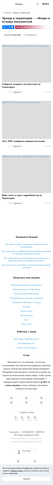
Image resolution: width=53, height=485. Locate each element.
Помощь (26, 307)
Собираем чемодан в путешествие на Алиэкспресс (21, 85)
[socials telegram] (36, 419)
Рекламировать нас (26, 343)
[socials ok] (23, 419)
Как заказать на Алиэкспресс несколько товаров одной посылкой (26, 266)
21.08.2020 (47, 92)
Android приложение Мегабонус (26, 289)
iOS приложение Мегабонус (26, 294)
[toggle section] (28, 271)
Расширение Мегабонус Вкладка (26, 302)
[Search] (38, 4)
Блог (26, 320)
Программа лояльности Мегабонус (26, 285)
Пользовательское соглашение (26, 438)
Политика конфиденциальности (27, 441)
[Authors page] (4, 92)
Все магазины (26, 315)
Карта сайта (26, 324)
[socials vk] (17, 419)
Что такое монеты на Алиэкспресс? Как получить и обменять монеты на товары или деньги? (26, 259)
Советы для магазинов (26, 348)
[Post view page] (26, 63)
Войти (45, 4)
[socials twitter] (29, 419)
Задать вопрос (26, 311)
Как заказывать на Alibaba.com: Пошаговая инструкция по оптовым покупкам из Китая (26, 252)
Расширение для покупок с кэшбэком (26, 298)
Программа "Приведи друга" (26, 339)
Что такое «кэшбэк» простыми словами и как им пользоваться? (26, 245)
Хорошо (26, 479)
